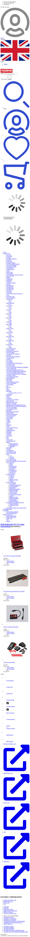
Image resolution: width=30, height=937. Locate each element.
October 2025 (9, 344)
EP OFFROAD (10, 285)
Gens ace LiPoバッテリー (15, 392)
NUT (7, 423)
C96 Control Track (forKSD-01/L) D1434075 (14, 591)
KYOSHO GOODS (11, 266)
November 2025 (10, 340)
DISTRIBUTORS (7, 509)
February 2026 (9, 328)
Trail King (8, 355)
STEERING (12, 446)
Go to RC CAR (10, 276)
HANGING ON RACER (12, 351)
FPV (7, 386)
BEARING (9, 410)
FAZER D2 (9, 280)
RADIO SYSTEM (10, 262)
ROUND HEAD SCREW (12, 411)
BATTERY (9, 391)
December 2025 (10, 336)
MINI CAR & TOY (8, 514)
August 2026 (9, 305)
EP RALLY (12, 469)
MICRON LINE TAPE (11, 402)
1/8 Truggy (11, 458)
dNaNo (11, 465)
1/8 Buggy (11, 457)
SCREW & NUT (10, 269)
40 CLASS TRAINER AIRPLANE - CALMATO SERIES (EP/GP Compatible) (16, 370)
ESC (7, 388)
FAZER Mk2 (9, 278)
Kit (10, 300)
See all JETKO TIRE (11, 459)
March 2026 (9, 324)
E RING (8, 419)
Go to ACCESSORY (11, 383)
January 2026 (9, 332)
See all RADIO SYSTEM (12, 382)
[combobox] (10, 74)
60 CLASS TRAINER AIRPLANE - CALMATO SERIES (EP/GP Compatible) (16, 373)
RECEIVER (9, 379)
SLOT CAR (9, 518)
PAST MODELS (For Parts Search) (14, 274)
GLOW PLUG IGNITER (12, 399)
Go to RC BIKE (10, 350)
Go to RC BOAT (10, 358)
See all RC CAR (10, 296)
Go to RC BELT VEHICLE (13, 354)
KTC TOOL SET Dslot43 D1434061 (12, 556)
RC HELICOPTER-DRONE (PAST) (15, 502)
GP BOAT (11, 477)
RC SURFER (9, 362)
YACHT (11, 478)
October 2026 (9, 299)
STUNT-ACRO (13, 493)
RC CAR (8, 254)
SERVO (8, 390)
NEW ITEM (9, 256)
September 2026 (10, 303)
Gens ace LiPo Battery (11, 265)
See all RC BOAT (10, 364)
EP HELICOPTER (13, 504)
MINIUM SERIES (13, 490)
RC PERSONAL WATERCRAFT (14, 363)
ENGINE (8, 395)
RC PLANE (9, 261)
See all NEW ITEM (11, 348)
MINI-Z (8, 277)
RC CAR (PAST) (10, 462)
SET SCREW (9, 418)
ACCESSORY (9, 268)
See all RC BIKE (10, 352)
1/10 (10, 455)
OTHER (11, 481)
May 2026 (8, 317)
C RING (8, 421)
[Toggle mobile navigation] (1, 68)
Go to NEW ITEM (10, 297)
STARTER (9, 398)
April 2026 (8, 321)
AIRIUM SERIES (13, 486)
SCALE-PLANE (13, 491)
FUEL (7, 397)
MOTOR (8, 387)
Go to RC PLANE (10, 366)
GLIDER (11, 496)
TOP (4, 252)
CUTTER (8, 434)
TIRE (7, 454)
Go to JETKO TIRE (11, 453)
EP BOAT (8, 359)
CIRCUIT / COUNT (11, 403)
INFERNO (9, 281)
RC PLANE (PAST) (11, 482)
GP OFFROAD (10, 288)
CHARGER (9, 394)
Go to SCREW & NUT (11, 409)
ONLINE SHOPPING (11, 513)
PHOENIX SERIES (14, 498)
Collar (7, 426)
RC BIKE (8, 257)
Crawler (8, 284)
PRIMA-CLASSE (13, 497)
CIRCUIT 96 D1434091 (9, 662)
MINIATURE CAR (11, 517)
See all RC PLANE (11, 375)
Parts (10, 301)
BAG (7, 438)
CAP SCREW (9, 417)
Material (8, 521)
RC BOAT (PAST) (10, 474)
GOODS (8, 449)
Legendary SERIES (11, 282)
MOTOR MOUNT (13, 443)
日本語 (5, 64)
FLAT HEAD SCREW (11, 414)
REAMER (8, 433)
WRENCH (9, 431)
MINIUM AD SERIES (14, 489)
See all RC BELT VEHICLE (13, 356)
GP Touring (9, 292)
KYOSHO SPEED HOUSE (13, 264)
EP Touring (9, 291)
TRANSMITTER (10, 378)
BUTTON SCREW (11, 415)
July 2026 (8, 309)
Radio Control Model (11, 516)
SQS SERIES (12, 483)
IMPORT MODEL (13, 479)
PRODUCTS (6, 253)
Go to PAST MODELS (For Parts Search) (16, 461)
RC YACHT (9, 360)
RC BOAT (8, 260)
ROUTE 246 (9, 272)
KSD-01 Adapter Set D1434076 (10, 627)
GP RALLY (12, 473)
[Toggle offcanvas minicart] (16, 176)
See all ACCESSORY (11, 407)
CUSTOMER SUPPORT (12, 512)
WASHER (8, 425)
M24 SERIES (12, 487)
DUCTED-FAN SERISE (15, 494)
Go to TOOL (9, 429)
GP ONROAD (9, 289)
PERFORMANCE (13, 445)
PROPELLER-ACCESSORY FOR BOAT (16, 406)
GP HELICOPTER (13, 505)
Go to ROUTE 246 (10, 441)
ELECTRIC (9, 380)
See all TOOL (9, 439)
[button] (10, 561)
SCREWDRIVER (10, 430)
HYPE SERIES (13, 500)
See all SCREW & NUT (12, 427)
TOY (10, 506)
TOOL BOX (9, 435)
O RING (8, 422)
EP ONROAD (9, 287)
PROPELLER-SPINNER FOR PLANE (15, 405)
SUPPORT (6, 510)
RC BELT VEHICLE (11, 258)
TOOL (8, 270)
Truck (7, 295)
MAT (7, 437)
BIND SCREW (10, 413)
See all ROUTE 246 (11, 451)
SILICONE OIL (10, 401)
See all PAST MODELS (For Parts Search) (16, 508)
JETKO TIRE (9, 273)
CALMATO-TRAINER (15, 485)
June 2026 (8, 313)
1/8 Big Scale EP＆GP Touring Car (14, 293)
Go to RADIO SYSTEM (12, 376)
